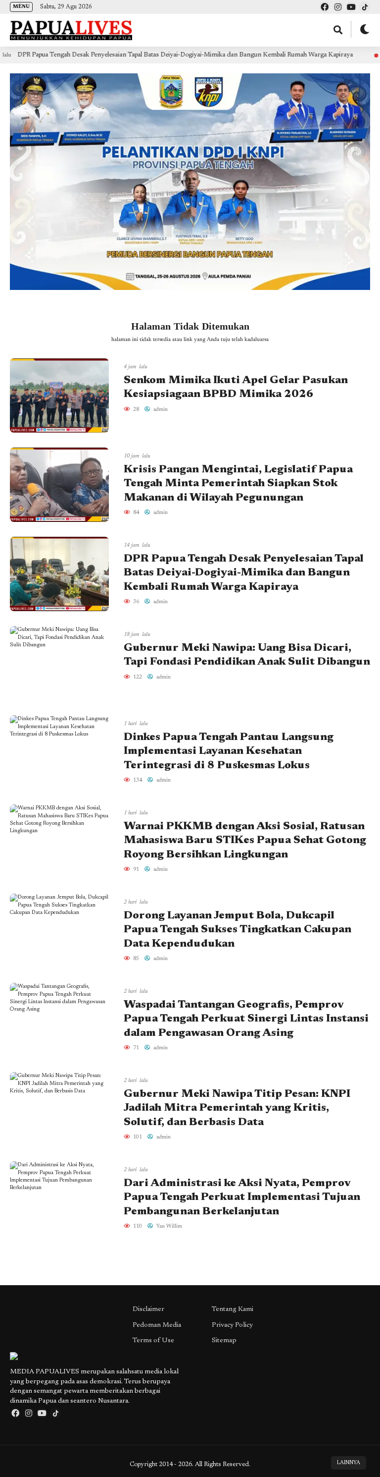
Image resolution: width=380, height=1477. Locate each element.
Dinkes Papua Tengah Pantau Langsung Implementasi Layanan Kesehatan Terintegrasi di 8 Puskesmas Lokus (228, 751)
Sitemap (224, 1340)
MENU (21, 6)
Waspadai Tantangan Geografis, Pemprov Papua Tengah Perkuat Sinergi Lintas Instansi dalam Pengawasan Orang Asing (246, 1019)
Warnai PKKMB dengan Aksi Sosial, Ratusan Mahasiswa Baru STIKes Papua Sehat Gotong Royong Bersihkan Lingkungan (245, 840)
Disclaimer (148, 1309)
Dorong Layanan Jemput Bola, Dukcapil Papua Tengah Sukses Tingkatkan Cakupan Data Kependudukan (237, 930)
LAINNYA (348, 1463)
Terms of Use (153, 1340)
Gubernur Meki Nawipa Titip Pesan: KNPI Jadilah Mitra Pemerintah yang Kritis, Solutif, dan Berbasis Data (237, 1108)
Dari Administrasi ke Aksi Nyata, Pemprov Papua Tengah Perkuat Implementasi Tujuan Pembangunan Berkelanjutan (242, 1197)
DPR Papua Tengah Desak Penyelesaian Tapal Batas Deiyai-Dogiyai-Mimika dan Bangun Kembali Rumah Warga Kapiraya (244, 573)
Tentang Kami (232, 1309)
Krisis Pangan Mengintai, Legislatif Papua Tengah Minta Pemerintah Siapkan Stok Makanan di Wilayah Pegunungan (238, 484)
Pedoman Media (157, 1325)
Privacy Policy (232, 1325)
